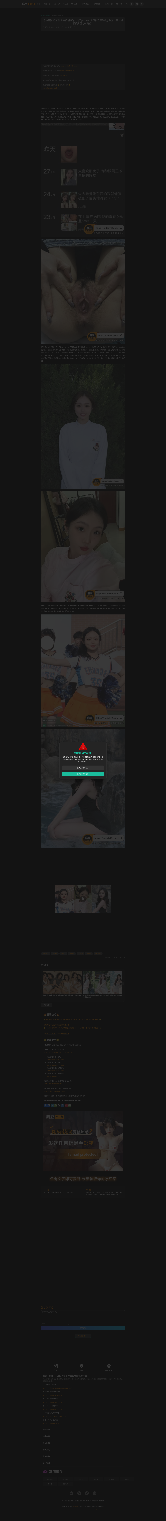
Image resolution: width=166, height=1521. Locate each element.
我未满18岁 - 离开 (83, 768)
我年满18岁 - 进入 (83, 774)
